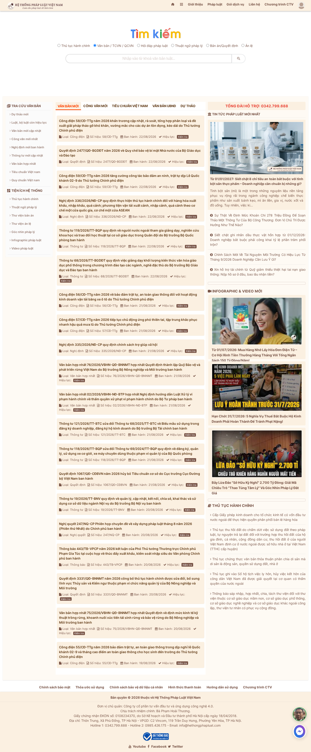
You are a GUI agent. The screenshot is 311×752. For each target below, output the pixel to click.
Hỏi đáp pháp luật (154, 46)
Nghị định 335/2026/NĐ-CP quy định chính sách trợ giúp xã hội (108, 344)
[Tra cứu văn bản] (155, 33)
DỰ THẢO (188, 106)
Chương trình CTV (279, 4)
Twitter (177, 746)
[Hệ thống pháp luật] (34, 5)
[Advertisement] (155, 78)
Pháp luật (215, 4)
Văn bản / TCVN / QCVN (115, 46)
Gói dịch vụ (235, 4)
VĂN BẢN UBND (164, 106)
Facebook (159, 746)
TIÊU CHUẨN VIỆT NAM (130, 106)
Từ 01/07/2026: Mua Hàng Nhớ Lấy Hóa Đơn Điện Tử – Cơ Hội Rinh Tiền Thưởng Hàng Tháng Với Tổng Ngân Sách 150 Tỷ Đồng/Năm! (254, 355)
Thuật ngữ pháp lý (189, 46)
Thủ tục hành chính (75, 46)
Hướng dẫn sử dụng (222, 687)
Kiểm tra (182, 136)
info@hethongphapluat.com (200, 725)
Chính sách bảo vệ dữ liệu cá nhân (136, 687)
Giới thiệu (195, 4)
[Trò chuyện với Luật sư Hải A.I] (299, 714)
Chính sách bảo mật (54, 687)
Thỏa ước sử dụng (90, 687)
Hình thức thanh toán (184, 687)
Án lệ (249, 46)
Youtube (139, 746)
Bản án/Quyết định (224, 46)
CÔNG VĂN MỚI (95, 106)
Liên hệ (254, 4)
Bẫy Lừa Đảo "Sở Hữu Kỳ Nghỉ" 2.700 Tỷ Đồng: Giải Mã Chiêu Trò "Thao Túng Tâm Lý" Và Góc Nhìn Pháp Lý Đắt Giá (255, 488)
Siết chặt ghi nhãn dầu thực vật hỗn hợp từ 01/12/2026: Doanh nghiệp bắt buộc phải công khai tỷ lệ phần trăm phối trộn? (258, 239)
